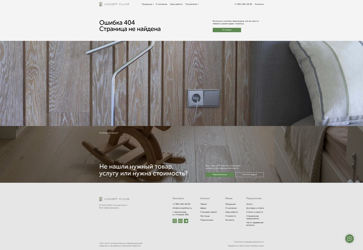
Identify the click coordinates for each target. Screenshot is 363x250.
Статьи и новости (254, 212)
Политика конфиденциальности (249, 242)
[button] (220, 175)
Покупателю (191, 4)
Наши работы (176, 4)
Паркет (203, 204)
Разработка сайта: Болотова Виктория (246, 246)
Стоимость (230, 216)
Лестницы (205, 216)
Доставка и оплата (255, 208)
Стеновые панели (208, 212)
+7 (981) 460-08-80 (243, 4)
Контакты (259, 4)
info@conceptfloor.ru (182, 208)
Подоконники (206, 220)
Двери (203, 208)
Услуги (249, 204)
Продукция (147, 4)
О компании (161, 4)
